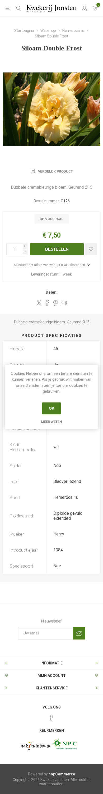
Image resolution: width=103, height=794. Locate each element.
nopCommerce (62, 774)
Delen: (52, 292)
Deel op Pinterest (55, 303)
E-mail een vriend (64, 303)
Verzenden (79, 633)
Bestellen (57, 249)
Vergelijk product (55, 171)
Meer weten (51, 422)
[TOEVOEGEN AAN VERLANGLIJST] (91, 249)
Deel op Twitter (39, 302)
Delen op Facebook (47, 303)
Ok (51, 408)
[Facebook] (51, 717)
